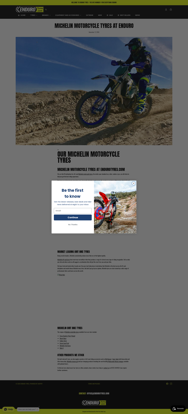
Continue (73, 217)
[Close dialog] (134, 183)
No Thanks (72, 224)
